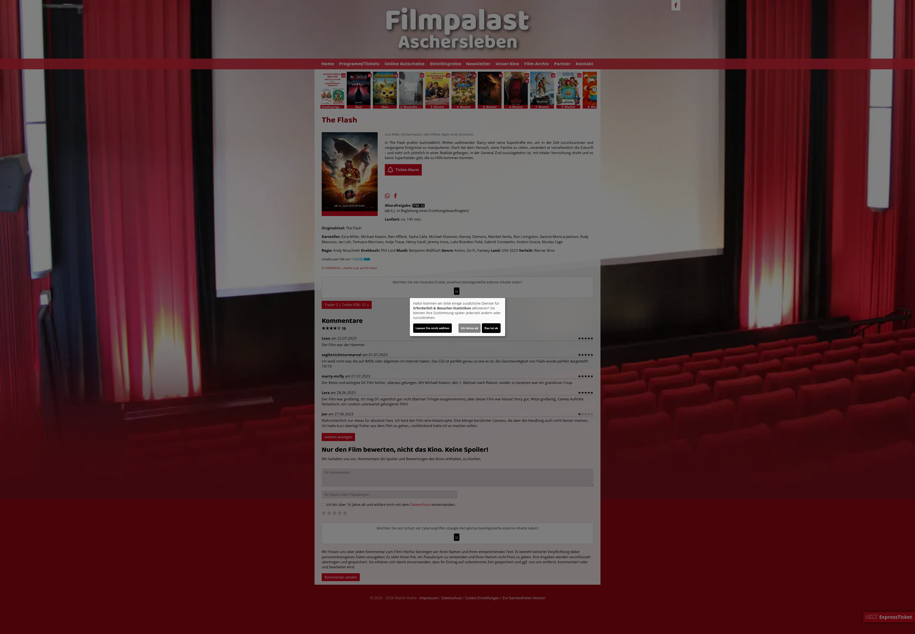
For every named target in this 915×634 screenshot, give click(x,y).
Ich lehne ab (469, 328)
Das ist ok (491, 328)
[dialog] (457, 317)
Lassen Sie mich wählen (432, 328)
